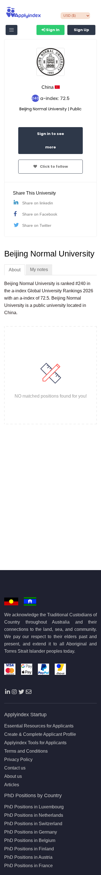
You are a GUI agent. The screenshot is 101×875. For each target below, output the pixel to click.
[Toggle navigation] (11, 30)
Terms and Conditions (26, 751)
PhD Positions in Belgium (29, 840)
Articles (11, 785)
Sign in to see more (50, 140)
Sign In (52, 29)
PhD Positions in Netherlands (33, 815)
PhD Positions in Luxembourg (34, 807)
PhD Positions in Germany (30, 832)
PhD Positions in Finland (29, 849)
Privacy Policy (18, 759)
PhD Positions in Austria (28, 857)
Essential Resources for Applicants (39, 726)
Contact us (15, 768)
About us (13, 776)
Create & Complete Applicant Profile (40, 734)
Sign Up (81, 29)
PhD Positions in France (28, 866)
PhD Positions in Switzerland (33, 824)
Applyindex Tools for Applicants (35, 743)
